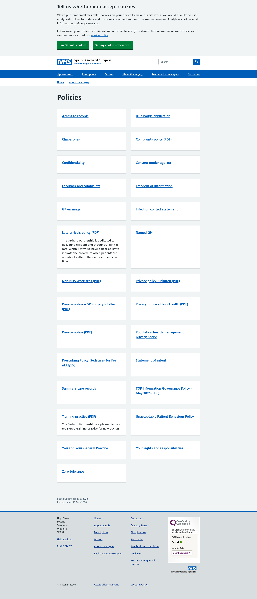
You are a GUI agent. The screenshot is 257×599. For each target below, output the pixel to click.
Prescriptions (89, 74)
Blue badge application (153, 116)
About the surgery (132, 74)
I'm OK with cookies (73, 45)
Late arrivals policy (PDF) (80, 233)
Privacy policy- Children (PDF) (158, 281)
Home (60, 82)
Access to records (75, 116)
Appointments (65, 74)
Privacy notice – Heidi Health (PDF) (162, 304)
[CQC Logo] (180, 525)
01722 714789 (64, 546)
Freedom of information (154, 186)
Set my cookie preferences (112, 45)
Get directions (64, 539)
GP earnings (71, 209)
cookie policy (99, 35)
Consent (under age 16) (153, 163)
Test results (137, 539)
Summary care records (79, 388)
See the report (180, 553)
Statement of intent (151, 360)
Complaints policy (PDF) (153, 139)
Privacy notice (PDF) (77, 332)
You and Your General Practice (85, 448)
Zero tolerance (73, 471)
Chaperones (71, 139)
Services (109, 74)
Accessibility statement (106, 584)
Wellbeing (136, 553)
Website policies (139, 584)
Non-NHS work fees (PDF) (81, 281)
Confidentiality (73, 163)
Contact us (194, 74)
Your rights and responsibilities (159, 448)
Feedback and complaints (81, 186)
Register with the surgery (165, 74)
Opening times (139, 525)
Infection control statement (157, 209)
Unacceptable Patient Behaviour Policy (165, 416)
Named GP (144, 233)
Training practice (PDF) (79, 416)
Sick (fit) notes (138, 532)
